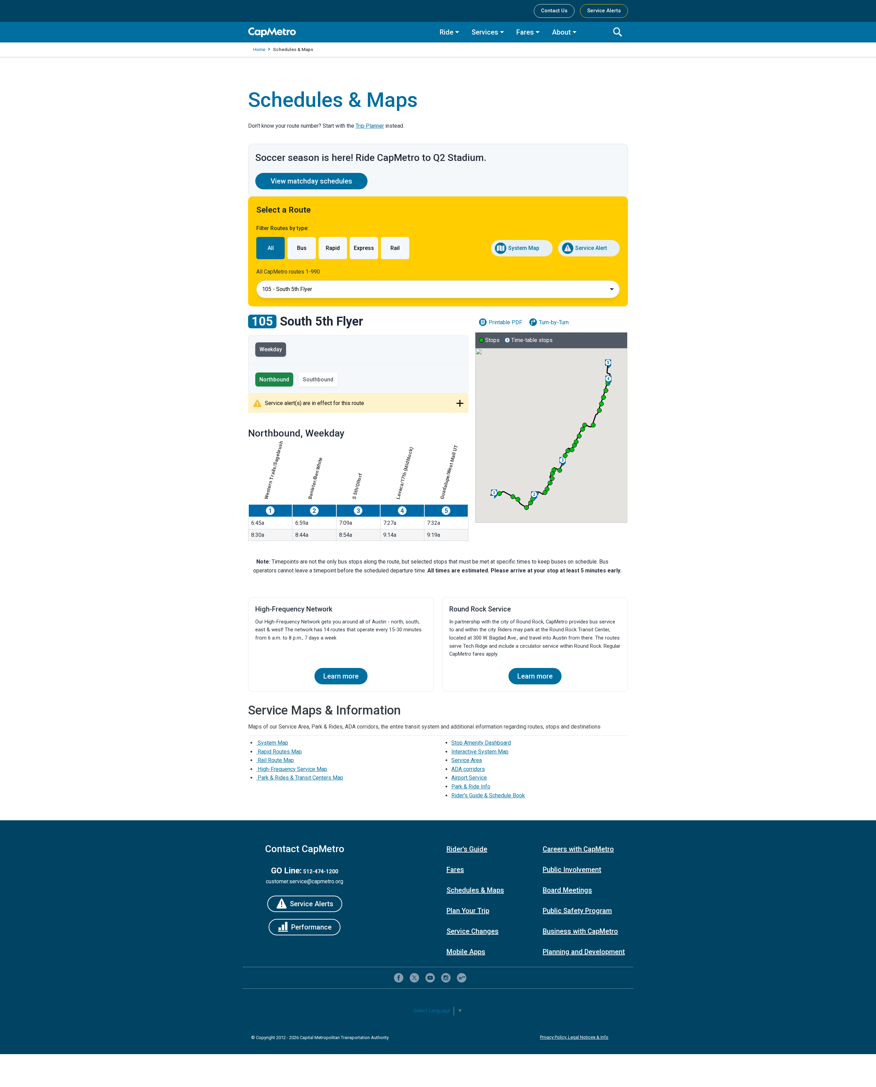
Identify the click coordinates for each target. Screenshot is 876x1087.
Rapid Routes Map (279, 751)
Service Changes (473, 931)
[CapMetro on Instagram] (446, 978)
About (561, 32)
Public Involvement (572, 869)
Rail (395, 248)
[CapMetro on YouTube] (430, 978)
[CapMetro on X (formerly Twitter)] (414, 978)
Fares (525, 32)
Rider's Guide (467, 849)
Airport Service (469, 777)
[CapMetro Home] (338, 32)
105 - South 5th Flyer (287, 289)
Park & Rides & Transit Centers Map (299, 777)
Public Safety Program (577, 911)
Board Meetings (567, 890)
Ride (446, 32)
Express (364, 248)
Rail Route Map (275, 760)
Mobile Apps (466, 952)
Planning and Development (584, 952)
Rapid (333, 248)
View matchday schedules (311, 181)
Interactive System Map (479, 751)
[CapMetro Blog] (461, 978)
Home (259, 49)
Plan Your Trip (468, 911)
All (271, 248)
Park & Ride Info (470, 786)
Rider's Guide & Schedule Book (488, 795)
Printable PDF (505, 322)
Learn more (341, 676)
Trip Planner (370, 126)
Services (485, 32)
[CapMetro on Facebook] (399, 978)
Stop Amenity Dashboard (481, 743)
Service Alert (591, 248)
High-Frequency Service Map (291, 769)
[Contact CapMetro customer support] (477, 978)
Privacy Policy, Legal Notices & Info (574, 1037)
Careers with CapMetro (578, 849)
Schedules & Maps (475, 890)
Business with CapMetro (580, 931)
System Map (523, 248)
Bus (302, 248)
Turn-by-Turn (554, 322)
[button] (499, 493)
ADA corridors (468, 769)
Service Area (466, 760)
